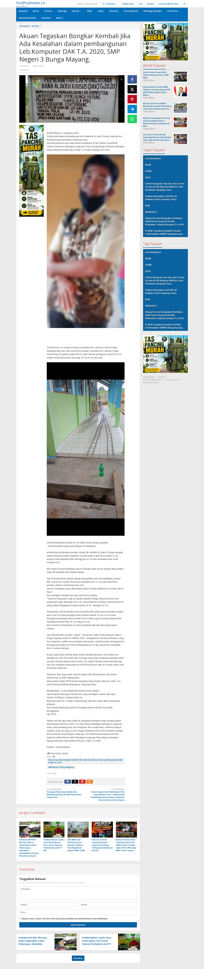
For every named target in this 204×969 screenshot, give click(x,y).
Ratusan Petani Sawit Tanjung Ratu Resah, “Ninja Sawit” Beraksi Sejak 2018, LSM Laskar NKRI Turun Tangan (126, 845)
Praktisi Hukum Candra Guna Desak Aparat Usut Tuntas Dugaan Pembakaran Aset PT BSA (54, 845)
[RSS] (89, 782)
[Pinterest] (82, 782)
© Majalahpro (149, 377)
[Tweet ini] (132, 89)
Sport (148, 177)
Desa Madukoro (153, 158)
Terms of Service (172, 379)
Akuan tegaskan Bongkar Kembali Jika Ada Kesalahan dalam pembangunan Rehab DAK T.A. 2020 (85, 761)
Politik (148, 171)
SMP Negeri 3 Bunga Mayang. (61, 767)
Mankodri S (151, 211)
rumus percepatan (151, 382)
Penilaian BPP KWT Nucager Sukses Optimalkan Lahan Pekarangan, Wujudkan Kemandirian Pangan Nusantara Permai (29, 847)
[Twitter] (75, 782)
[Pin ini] (132, 99)
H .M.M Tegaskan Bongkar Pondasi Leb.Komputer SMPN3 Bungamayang (164, 232)
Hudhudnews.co (30, 2)
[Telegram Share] (132, 109)
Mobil (148, 164)
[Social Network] (184, 3)
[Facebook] (67, 782)
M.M (147, 205)
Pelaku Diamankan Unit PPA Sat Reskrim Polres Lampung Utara (161, 198)
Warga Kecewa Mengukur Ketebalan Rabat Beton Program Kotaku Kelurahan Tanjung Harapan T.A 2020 (164, 221)
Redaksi (161, 377)
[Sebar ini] (132, 79)
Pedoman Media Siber (152, 379)
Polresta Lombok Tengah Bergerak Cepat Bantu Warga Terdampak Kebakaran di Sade (102, 845)
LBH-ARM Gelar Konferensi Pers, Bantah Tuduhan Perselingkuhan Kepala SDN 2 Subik (76, 845)
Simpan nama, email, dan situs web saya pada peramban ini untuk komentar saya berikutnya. (65, 918)
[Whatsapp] (132, 119)
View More (78, 958)
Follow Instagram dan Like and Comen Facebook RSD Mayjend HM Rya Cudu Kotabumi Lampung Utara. (164, 186)
